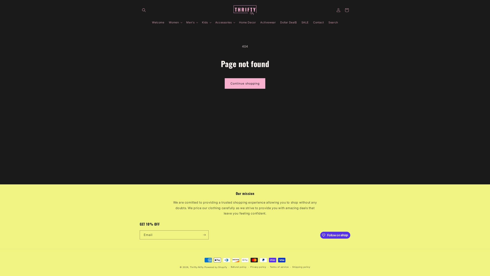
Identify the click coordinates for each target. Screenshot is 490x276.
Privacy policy (258, 267)
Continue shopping (245, 83)
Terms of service (279, 267)
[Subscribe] (204, 234)
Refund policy (239, 267)
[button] (144, 10)
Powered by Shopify (215, 267)
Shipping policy (301, 267)
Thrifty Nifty (197, 267)
